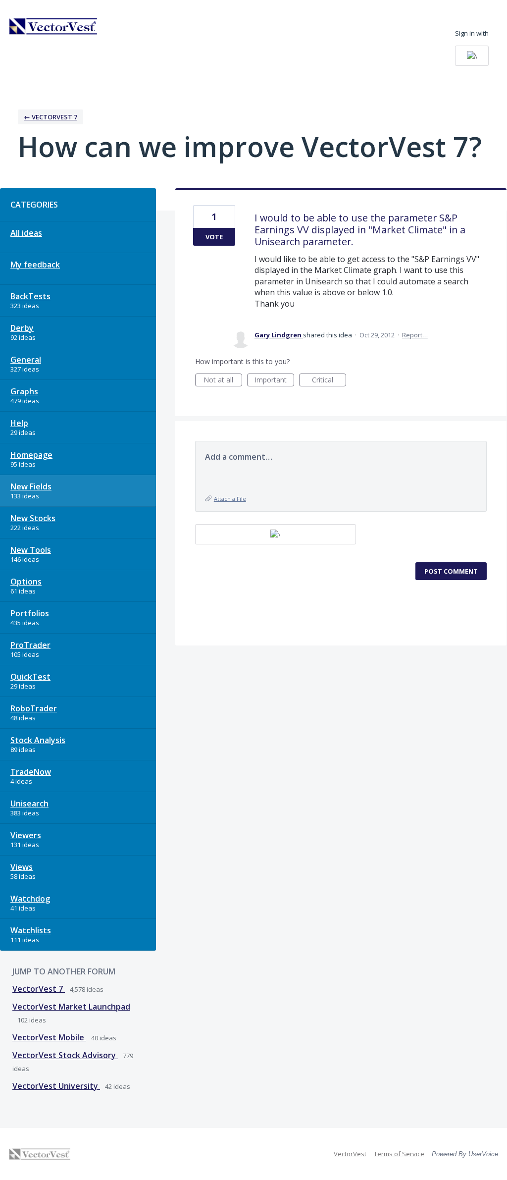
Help (19, 423)
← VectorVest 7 (50, 116)
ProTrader (30, 645)
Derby (22, 327)
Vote (214, 236)
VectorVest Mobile (49, 1037)
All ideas (26, 232)
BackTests (30, 296)
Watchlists (30, 930)
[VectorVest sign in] (472, 56)
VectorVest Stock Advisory (65, 1055)
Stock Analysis (37, 740)
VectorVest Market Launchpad (71, 1006)
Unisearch (29, 803)
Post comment (451, 571)
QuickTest (30, 676)
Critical (329, 380)
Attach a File (230, 498)
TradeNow (30, 771)
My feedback (35, 264)
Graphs (24, 391)
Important (274, 380)
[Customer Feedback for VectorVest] (53, 26)
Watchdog (30, 898)
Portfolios (29, 613)
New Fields (30, 486)
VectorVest (350, 1153)
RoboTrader (33, 708)
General (25, 359)
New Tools (30, 549)
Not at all (222, 380)
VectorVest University (56, 1085)
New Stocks (32, 518)
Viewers (25, 835)
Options (26, 581)
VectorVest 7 (38, 988)
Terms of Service (399, 1153)
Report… (415, 334)
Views (21, 866)
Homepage (31, 454)
